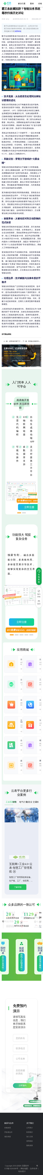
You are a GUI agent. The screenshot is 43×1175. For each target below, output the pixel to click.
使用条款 (29, 1141)
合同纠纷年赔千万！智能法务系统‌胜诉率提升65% (16, 341)
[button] (12, 634)
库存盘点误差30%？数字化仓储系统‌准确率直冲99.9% (35, 341)
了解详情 (17, 887)
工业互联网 (8, 802)
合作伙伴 (33, 1169)
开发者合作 (8, 1132)
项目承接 (7, 1136)
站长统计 (22, 1171)
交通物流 (35, 802)
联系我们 (29, 1132)
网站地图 (24, 1169)
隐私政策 (29, 1145)
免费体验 (18, 31)
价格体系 (7, 1128)
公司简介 (29, 1128)
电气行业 (22, 802)
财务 (15, 802)
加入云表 (29, 1136)
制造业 (29, 802)
